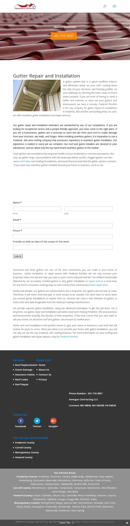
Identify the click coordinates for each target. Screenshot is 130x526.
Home (42, 364)
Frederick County (25, 442)
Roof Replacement (25, 364)
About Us (44, 369)
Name (17, 202)
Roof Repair (22, 384)
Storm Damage (23, 369)
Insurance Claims (25, 374)
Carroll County (23, 447)
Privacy (43, 379)
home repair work (98, 284)
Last (66, 213)
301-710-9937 (64, 36)
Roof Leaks (21, 379)
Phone (17, 230)
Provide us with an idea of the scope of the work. (41, 241)
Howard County (24, 457)
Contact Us (45, 374)
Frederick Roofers (69, 336)
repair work (95, 281)
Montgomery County (27, 452)
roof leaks (25, 161)
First (15, 213)
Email (17, 219)
